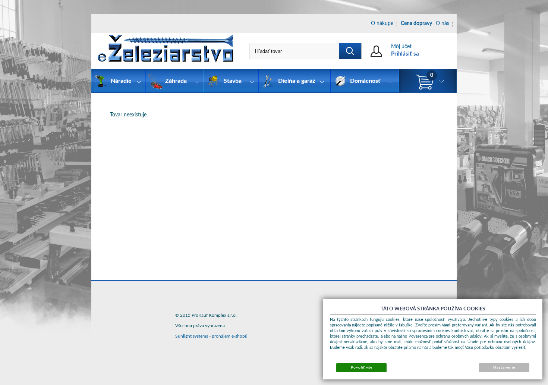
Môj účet (401, 46)
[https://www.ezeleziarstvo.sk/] (165, 51)
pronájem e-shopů (230, 336)
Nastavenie (504, 367)
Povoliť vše (361, 367)
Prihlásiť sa (405, 54)
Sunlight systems (191, 336)
